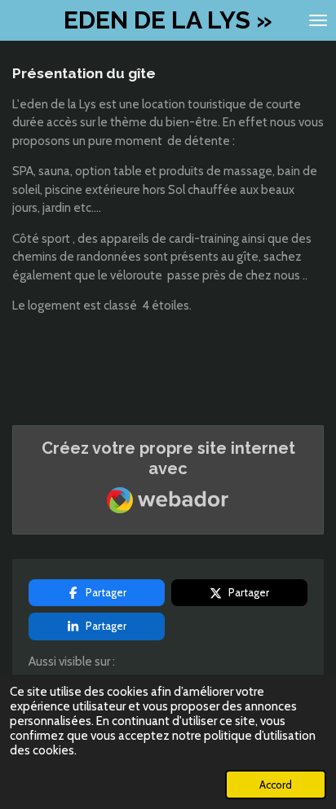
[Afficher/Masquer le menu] (318, 20)
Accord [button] (275, 784)
